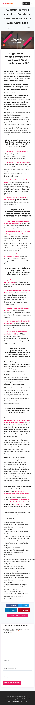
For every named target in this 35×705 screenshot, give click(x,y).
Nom (5, 660)
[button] (12, 605)
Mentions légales (13, 701)
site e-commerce (9, 200)
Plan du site (23, 701)
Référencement (16, 28)
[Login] (32, 3)
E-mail (6, 669)
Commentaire (7, 633)
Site (5, 677)
